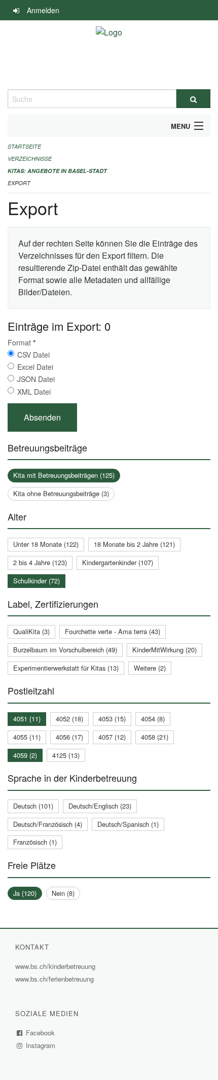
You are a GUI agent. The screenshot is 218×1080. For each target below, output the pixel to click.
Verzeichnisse (30, 158)
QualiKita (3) (31, 631)
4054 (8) (153, 718)
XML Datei (34, 392)
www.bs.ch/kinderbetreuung (56, 966)
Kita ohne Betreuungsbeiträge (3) (61, 493)
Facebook (40, 1032)
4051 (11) (27, 718)
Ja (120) (25, 893)
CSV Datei (33, 355)
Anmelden (43, 10)
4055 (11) (27, 737)
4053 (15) (112, 718)
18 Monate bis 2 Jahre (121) (134, 544)
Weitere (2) (150, 668)
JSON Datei (36, 379)
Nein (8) (63, 893)
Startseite (24, 146)
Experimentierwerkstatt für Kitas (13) (66, 668)
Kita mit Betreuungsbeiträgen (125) (64, 475)
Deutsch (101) (33, 806)
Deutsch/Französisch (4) (47, 824)
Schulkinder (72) (36, 580)
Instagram (41, 1045)
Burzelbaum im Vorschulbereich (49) (65, 649)
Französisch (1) (35, 842)
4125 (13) (66, 755)
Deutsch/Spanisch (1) (128, 824)
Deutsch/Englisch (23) (99, 806)
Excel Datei (35, 367)
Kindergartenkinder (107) (117, 562)
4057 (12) (112, 737)
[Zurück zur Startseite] (109, 54)
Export (19, 183)
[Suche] (193, 98)
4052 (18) (69, 718)
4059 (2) (25, 755)
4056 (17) (69, 737)
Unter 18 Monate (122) (46, 544)
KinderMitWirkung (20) (164, 649)
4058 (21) (154, 737)
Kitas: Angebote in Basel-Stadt (57, 171)
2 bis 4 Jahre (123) (40, 562)
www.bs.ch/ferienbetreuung (55, 979)
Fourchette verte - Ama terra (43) (112, 631)
